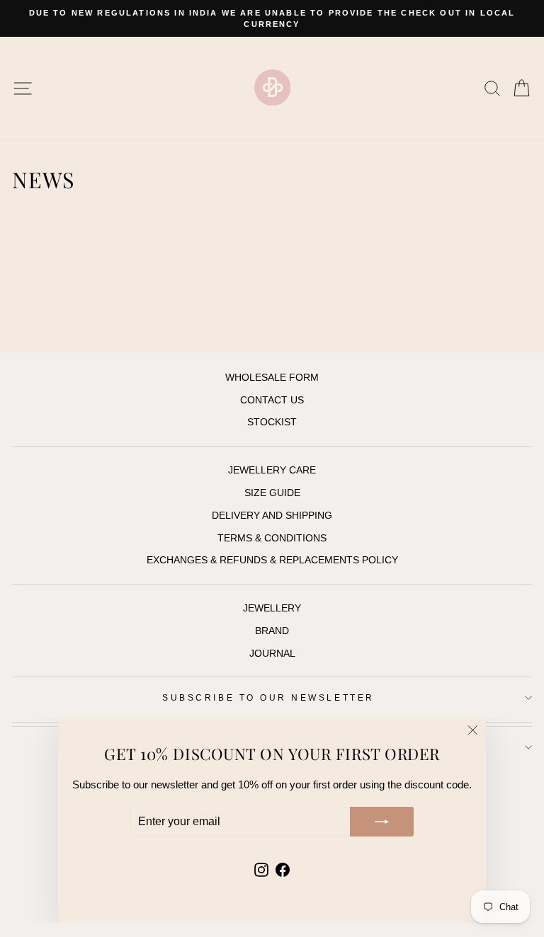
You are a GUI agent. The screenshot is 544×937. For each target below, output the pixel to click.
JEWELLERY (272, 608)
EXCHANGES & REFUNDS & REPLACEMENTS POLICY (272, 560)
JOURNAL (272, 653)
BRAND (272, 631)
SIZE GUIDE (272, 493)
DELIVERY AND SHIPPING (272, 515)
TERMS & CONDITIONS (272, 538)
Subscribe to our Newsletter (268, 697)
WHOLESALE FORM (272, 377)
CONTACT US (272, 400)
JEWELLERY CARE (272, 470)
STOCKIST (272, 422)
